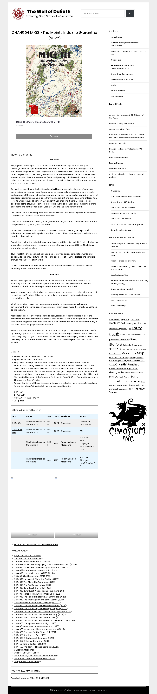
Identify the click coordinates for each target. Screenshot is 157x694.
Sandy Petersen (124, 377)
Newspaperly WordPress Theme (93, 690)
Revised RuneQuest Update (122, 123)
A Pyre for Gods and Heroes (27, 555)
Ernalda (122, 335)
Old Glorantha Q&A (136, 361)
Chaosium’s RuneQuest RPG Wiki (126, 196)
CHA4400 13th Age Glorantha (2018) (31, 641)
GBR (116, 340)
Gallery (114, 85)
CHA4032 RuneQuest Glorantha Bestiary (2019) (36, 579)
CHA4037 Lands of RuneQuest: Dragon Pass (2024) (38, 593)
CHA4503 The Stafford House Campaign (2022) (36, 647)
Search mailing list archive (123, 230)
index (128, 349)
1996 (13, 670)
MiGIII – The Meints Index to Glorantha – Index (36, 544)
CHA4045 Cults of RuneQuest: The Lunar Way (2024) (39, 614)
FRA (127, 334)
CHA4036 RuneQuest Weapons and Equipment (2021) (39, 591)
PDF (82, 431)
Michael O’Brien (116, 357)
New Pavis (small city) (118, 361)
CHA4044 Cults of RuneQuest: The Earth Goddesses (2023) (42, 611)
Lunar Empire (141, 349)
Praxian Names (116, 163)
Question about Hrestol (122, 289)
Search (85, 6)
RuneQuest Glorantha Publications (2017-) (34, 658)
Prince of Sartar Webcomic (123, 213)
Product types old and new (123, 261)
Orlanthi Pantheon (128, 364)
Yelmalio (125, 389)
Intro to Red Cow (119, 300)
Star (114, 385)
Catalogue (116, 60)
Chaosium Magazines (24, 649)
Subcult (120, 385)
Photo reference (117, 368)
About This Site (118, 90)
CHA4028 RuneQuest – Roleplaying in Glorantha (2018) (40, 567)
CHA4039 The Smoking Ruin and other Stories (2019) (39, 599)
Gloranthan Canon (120, 68)
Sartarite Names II (117, 168)
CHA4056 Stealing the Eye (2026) (30, 635)
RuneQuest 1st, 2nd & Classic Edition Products (35, 655)
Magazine (128, 353)
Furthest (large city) (136, 335)
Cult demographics (131, 323)
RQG (115, 376)
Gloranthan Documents (122, 74)
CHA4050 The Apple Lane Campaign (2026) (35, 623)
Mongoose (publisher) (134, 358)
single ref (134, 381)
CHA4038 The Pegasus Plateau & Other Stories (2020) (40, 596)
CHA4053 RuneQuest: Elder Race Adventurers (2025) (39, 629)
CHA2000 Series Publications (27, 558)
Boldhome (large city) (119, 319)
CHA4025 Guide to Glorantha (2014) (31, 561)
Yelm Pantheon (137, 388)
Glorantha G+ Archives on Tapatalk (127, 224)
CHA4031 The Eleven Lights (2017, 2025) (33, 576)
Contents (114, 323)
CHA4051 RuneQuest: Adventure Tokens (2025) (36, 626)
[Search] (130, 13)
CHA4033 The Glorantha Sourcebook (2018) (35, 582)
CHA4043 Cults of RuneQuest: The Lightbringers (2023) (40, 608)
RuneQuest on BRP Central (123, 207)
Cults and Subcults (117, 143)
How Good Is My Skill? (118, 157)
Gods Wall (123, 339)
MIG (28, 670)
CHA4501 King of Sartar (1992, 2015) (30, 644)
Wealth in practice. (119, 275)
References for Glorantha (122, 65)
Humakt (122, 349)
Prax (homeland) (133, 372)
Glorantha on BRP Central (122, 202)
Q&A (141, 373)
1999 (18, 670)
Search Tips (116, 37)
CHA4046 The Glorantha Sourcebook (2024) (35, 617)
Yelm (120, 389)
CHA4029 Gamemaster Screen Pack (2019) (35, 570)
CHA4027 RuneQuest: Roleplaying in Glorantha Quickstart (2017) (45, 564)
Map (140, 353)
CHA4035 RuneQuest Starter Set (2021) (33, 588)
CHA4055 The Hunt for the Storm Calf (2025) (35, 632)
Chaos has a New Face (119, 129)
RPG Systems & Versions (122, 79)
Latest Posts (115, 104)
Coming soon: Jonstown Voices (125, 294)
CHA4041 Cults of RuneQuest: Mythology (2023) (36, 602)
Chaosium (115, 191)
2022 (23, 670)
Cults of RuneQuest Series (26, 652)
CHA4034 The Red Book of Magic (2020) (33, 585)
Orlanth (112, 365)
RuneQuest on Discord (121, 218)
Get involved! (117, 96)
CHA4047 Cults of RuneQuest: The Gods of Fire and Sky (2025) (44, 620)
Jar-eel (132, 349)
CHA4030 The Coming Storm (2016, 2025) (34, 573)
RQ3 (111, 377)
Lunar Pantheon (115, 354)
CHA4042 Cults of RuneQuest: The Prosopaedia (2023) (40, 605)
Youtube (113, 392)
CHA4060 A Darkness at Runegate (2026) (34, 638)
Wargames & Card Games (26, 661)
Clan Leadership (118, 305)
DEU (130, 329)
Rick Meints (36, 670)
